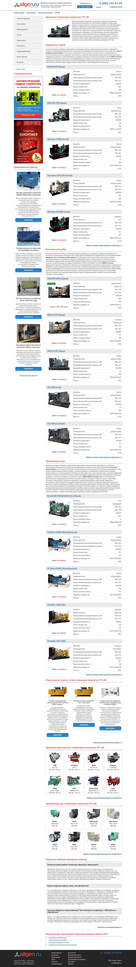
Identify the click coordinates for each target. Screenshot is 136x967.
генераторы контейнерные (57, 937)
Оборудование (22, 29)
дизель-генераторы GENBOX (58, 940)
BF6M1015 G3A (116, 111)
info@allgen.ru (85, 3)
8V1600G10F (117, 504)
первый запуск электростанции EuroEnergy (63, 945)
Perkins (119, 71)
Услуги (19, 35)
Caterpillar (118, 216)
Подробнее (57, 735)
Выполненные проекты (74, 955)
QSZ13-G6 (117, 286)
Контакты (20, 62)
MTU (119, 501)
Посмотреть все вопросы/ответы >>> (110, 927)
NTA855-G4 (117, 323)
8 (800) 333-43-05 (110, 3)
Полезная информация (74, 957)
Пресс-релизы (72, 952)
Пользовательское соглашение (77, 959)
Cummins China (116, 283)
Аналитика (21, 46)
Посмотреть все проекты (28, 375)
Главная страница (23, 18)
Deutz (119, 108)
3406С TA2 (117, 612)
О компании (21, 24)
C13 (120, 219)
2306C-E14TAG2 (116, 540)
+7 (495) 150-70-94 (116, 7)
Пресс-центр (21, 40)
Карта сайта (71, 961)
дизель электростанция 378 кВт (59, 942)
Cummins (118, 319)
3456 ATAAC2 (117, 649)
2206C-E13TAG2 (116, 147)
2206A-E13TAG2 (116, 74)
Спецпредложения (24, 51)
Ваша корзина (22, 57)
